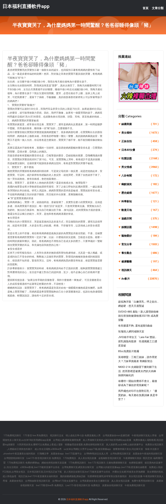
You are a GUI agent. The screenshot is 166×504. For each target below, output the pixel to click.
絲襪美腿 (140, 124)
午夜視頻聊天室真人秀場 (144, 435)
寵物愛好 (140, 235)
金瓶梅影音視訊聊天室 (110, 458)
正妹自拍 (140, 141)
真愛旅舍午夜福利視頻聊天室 (147, 453)
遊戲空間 (140, 218)
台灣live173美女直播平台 (65, 481)
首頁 (145, 8)
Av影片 (140, 278)
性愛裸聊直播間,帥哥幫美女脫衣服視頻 (107, 476)
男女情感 (140, 167)
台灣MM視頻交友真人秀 (96, 453)
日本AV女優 (140, 149)
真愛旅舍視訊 (16, 481)
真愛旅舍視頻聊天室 (112, 485)
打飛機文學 (43, 453)
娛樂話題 (140, 227)
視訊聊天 (140, 270)
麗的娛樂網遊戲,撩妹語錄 (73, 476)
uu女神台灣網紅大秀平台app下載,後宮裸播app (87, 449)
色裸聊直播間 (136, 462)
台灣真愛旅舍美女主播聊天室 (95, 481)
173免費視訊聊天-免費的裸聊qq (23, 462)
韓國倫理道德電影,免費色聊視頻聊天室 (84, 444)
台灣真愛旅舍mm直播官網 (116, 435)
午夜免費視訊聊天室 (135, 485)
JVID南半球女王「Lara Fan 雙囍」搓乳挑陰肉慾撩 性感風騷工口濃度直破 (137, 341)
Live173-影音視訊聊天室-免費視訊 (43, 458)
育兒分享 (140, 244)
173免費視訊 (70, 458)
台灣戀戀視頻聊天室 (14, 458)
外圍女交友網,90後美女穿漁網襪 (128, 471)
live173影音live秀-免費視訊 (50, 485)
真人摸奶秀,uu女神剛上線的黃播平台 (125, 444)
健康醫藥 (140, 261)
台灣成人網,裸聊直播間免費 (67, 440)
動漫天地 (140, 209)
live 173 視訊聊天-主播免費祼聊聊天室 (107, 462)
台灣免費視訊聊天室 (120, 453)
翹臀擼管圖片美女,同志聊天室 (128, 449)
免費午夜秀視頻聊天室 (143, 481)
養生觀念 (140, 252)
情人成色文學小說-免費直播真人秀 (83, 435)
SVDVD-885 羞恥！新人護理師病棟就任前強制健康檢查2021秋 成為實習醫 (138, 316)
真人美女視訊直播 (87, 458)
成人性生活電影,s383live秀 (48, 449)
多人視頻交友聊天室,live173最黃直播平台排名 (87, 471)
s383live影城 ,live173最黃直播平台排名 (40, 467)
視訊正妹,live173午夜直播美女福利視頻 (38, 476)
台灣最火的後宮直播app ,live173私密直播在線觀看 (121, 467)
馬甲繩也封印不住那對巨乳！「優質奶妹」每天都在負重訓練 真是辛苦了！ (138, 395)
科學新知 (140, 201)
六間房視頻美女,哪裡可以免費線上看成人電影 (40, 444)
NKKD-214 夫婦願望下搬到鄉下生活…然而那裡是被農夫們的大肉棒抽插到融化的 (137, 371)
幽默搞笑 (140, 184)
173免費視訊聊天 (13, 435)
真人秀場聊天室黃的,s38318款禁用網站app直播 (107, 440)
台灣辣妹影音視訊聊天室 (38, 481)
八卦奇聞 (140, 175)
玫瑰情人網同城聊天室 (131, 331)
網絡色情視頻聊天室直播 (54, 462)
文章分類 (158, 8)
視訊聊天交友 (57, 435)
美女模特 (140, 132)
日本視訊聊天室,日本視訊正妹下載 (44, 471)
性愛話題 (140, 158)
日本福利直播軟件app (25, 6)
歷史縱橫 (140, 192)
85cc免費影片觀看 (128, 351)
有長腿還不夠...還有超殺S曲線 (135, 325)
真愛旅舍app (57, 453)
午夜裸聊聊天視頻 (132, 458)
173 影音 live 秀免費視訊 (35, 435)
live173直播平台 (73, 453)
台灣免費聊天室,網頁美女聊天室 (78, 467)
